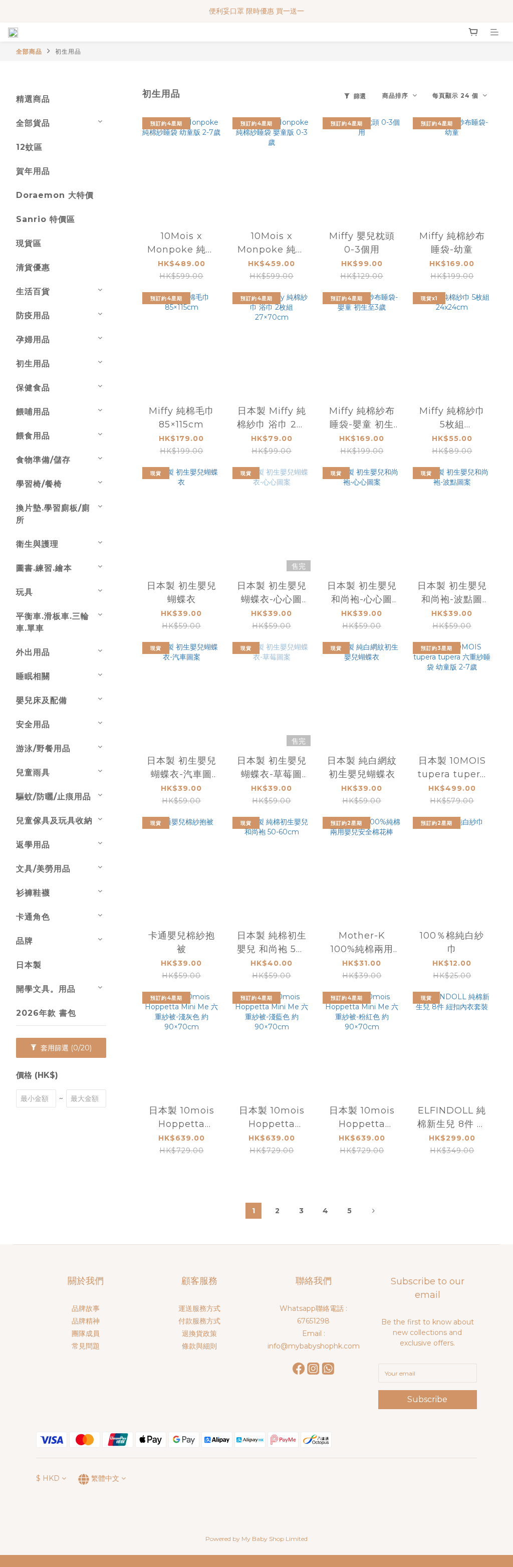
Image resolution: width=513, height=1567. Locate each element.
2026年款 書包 (46, 1013)
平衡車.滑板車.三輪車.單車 (52, 622)
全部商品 (29, 51)
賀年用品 (33, 171)
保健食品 (33, 387)
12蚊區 (29, 147)
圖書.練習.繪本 (44, 568)
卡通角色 (33, 917)
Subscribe (427, 1399)
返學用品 (33, 844)
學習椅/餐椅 (39, 484)
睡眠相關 (33, 676)
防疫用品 (33, 315)
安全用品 (33, 724)
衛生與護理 (37, 544)
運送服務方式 (199, 1308)
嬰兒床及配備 (41, 700)
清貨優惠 (33, 267)
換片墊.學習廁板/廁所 (53, 514)
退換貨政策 (199, 1333)
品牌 (24, 941)
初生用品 (68, 51)
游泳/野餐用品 (43, 748)
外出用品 (33, 652)
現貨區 (29, 243)
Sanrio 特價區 (45, 219)
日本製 (29, 965)
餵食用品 (33, 435)
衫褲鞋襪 (33, 893)
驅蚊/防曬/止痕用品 (53, 796)
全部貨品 (33, 123)
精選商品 (33, 99)
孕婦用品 (33, 339)
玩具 (24, 592)
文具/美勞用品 (43, 868)
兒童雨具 (33, 772)
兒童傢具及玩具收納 (54, 820)
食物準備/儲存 (43, 460)
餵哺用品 (33, 411)
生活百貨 (33, 291)
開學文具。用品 (46, 989)
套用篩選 (65, 1047)
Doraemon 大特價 (55, 195)
